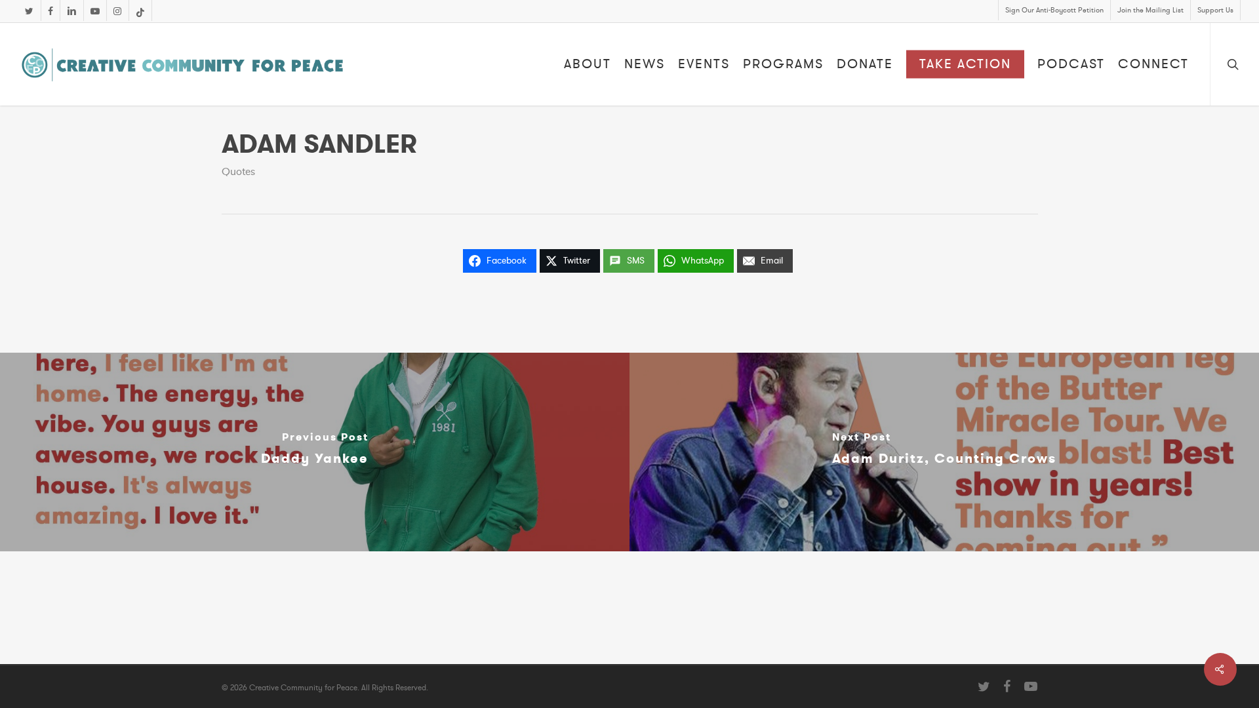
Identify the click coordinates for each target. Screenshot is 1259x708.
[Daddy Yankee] (315, 452)
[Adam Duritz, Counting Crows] (944, 452)
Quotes (238, 172)
